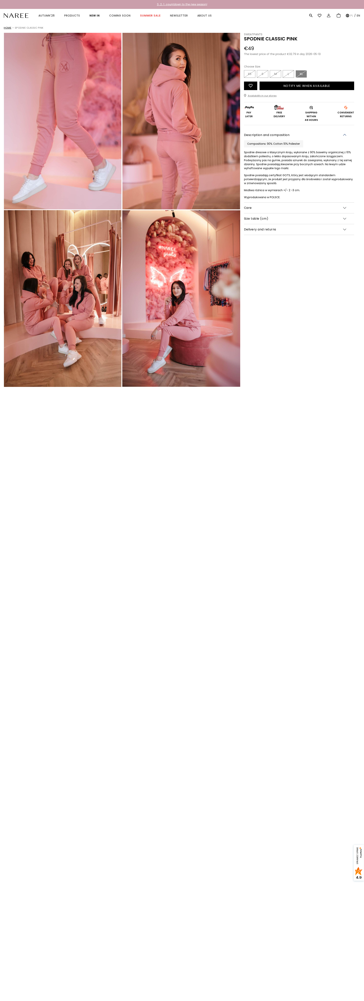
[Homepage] (16, 15)
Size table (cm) (256, 218)
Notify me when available (306, 85)
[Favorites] (320, 15)
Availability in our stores (262, 95)
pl (351, 15)
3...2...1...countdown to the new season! (182, 4)
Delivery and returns (260, 229)
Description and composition (267, 135)
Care (248, 207)
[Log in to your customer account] (329, 15)
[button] (311, 15)
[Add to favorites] (250, 85)
